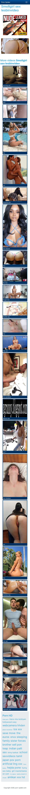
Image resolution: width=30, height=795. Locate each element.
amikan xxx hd (16, 777)
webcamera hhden (13, 725)
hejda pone (14, 767)
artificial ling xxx (12, 763)
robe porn (5, 719)
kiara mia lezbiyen (18, 719)
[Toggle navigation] (26, 2)
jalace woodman (7, 729)
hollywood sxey (9, 722)
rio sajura (13, 774)
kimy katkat (13, 752)
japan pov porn (11, 759)
